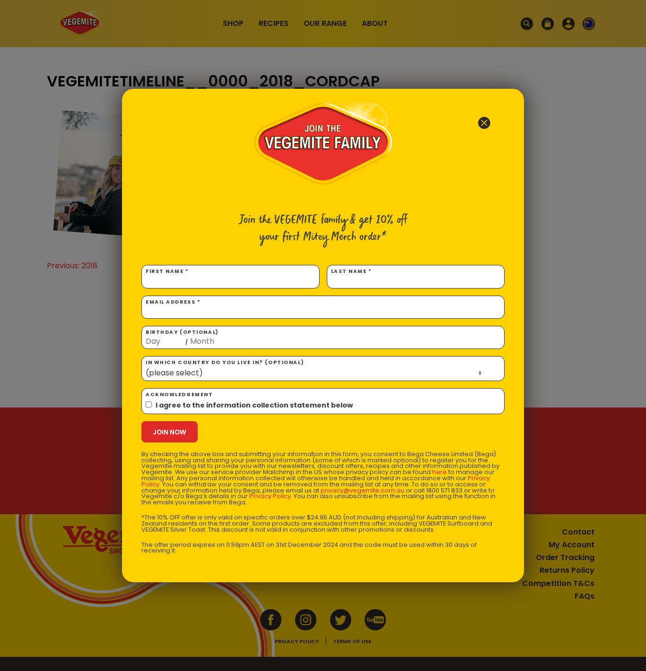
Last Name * (351, 271)
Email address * (173, 302)
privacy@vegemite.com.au (362, 490)
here (439, 472)
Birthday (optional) (182, 337)
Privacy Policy (270, 496)
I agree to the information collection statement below (254, 405)
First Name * (167, 271)
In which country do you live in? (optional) (225, 362)
